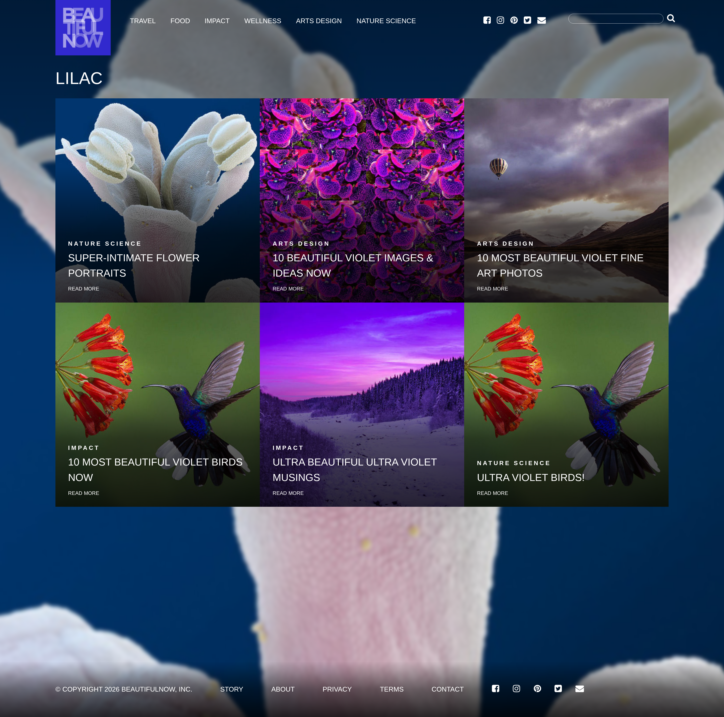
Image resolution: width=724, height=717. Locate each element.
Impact (217, 21)
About (283, 689)
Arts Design (319, 21)
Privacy (337, 689)
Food (180, 21)
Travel (143, 21)
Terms (392, 689)
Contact (448, 689)
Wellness (262, 21)
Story (231, 689)
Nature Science (386, 21)
